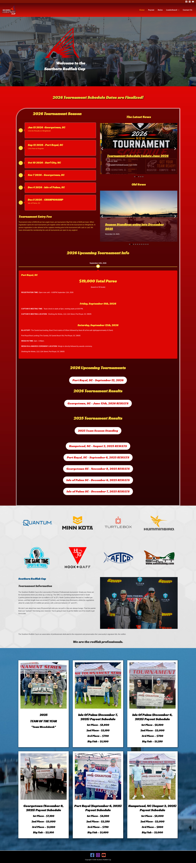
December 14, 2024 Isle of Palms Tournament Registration (129, 218)
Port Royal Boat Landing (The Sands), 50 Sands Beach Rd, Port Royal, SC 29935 (50, 335)
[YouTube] (193, 2)
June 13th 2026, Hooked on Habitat (131, 153)
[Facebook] (186, 2)
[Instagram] (190, 2)
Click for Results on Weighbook (39, 131)
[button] (178, 9)
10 (147, 244)
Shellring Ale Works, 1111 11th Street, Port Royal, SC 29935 (69, 314)
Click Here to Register (36, 148)
